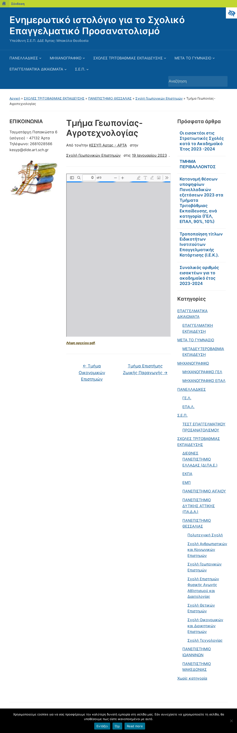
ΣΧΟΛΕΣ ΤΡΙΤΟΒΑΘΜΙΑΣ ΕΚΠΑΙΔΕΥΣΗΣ (128, 58)
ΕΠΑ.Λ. (188, 406)
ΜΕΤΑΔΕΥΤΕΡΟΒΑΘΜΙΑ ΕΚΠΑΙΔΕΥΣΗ (203, 351)
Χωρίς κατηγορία (192, 678)
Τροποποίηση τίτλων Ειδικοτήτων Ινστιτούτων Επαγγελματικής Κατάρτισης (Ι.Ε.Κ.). (201, 245)
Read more (135, 726)
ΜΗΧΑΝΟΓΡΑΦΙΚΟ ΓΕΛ (202, 372)
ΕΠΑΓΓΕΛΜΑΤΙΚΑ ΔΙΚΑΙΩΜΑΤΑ (36, 69)
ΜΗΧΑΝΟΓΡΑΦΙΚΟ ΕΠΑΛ (203, 380)
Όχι (117, 726)
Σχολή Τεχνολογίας (205, 640)
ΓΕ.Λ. (186, 398)
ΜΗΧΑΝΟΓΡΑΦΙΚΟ (65, 58)
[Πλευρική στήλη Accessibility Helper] (231, 12)
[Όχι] (231, 720)
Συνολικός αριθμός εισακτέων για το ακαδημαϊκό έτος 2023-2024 (199, 275)
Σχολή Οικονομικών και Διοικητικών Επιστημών (205, 625)
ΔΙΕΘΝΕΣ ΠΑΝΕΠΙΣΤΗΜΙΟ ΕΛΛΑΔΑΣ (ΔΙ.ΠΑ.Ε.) (200, 459)
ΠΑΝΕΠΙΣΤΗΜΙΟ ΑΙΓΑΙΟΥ (204, 491)
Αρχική (14, 98)
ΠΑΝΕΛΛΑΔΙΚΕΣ (23, 58)
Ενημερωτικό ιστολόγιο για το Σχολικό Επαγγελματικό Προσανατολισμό (97, 25)
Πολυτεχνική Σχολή (205, 535)
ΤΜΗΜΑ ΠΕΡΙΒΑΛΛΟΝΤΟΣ (198, 164)
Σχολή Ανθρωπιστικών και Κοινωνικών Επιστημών (207, 549)
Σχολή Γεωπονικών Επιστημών (159, 98)
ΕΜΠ (186, 482)
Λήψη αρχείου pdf (80, 343)
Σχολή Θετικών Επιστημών (201, 608)
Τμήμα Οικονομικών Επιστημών (92, 372)
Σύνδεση (18, 4)
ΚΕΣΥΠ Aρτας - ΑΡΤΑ (108, 145)
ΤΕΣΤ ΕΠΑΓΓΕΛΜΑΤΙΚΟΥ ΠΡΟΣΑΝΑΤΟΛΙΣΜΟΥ (203, 427)
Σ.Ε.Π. (80, 69)
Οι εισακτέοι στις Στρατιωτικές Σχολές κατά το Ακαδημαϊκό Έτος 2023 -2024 (202, 141)
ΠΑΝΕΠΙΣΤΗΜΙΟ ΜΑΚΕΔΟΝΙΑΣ (196, 666)
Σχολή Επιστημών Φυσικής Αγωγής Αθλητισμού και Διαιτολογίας (203, 588)
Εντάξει (102, 726)
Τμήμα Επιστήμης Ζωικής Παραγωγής (145, 369)
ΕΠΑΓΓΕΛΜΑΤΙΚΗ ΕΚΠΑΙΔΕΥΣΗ (197, 328)
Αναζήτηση (221, 81)
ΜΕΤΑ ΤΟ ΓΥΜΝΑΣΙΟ (193, 58)
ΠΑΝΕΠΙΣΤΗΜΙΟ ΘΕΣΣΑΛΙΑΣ (110, 98)
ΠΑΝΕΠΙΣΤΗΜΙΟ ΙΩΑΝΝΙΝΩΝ (196, 652)
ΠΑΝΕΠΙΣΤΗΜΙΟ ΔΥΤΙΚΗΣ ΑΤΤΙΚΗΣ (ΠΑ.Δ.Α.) (198, 506)
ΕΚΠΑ (187, 473)
